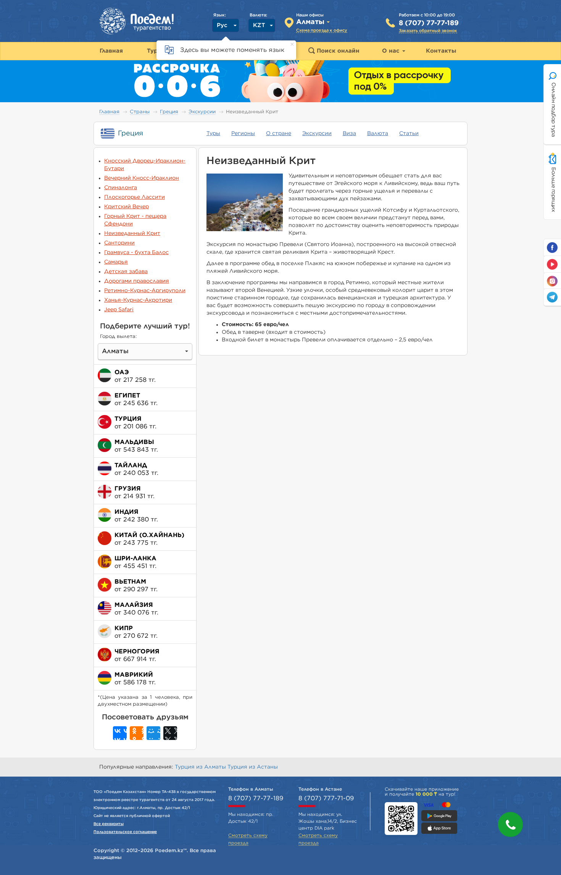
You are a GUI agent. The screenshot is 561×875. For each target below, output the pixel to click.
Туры (213, 133)
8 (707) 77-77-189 (429, 23)
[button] (510, 824)
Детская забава (126, 271)
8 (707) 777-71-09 (326, 798)
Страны (140, 111)
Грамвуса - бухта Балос (136, 252)
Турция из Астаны (252, 767)
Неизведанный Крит (132, 233)
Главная (109, 111)
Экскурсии (202, 111)
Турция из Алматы (201, 767)
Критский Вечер (126, 206)
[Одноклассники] (136, 733)
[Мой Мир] (153, 733)
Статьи (409, 133)
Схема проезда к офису (321, 30)
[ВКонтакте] (119, 733)
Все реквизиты (109, 824)
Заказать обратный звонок (428, 31)
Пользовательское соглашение (125, 832)
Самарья (116, 262)
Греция (169, 111)
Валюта (377, 133)
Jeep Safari (119, 309)
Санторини (119, 243)
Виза (349, 133)
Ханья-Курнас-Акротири (138, 300)
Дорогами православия (136, 281)
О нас (391, 51)
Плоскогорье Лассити (134, 197)
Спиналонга (120, 187)
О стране (278, 133)
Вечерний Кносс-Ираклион (141, 178)
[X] (170, 733)
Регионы (243, 133)
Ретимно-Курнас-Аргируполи (144, 290)
